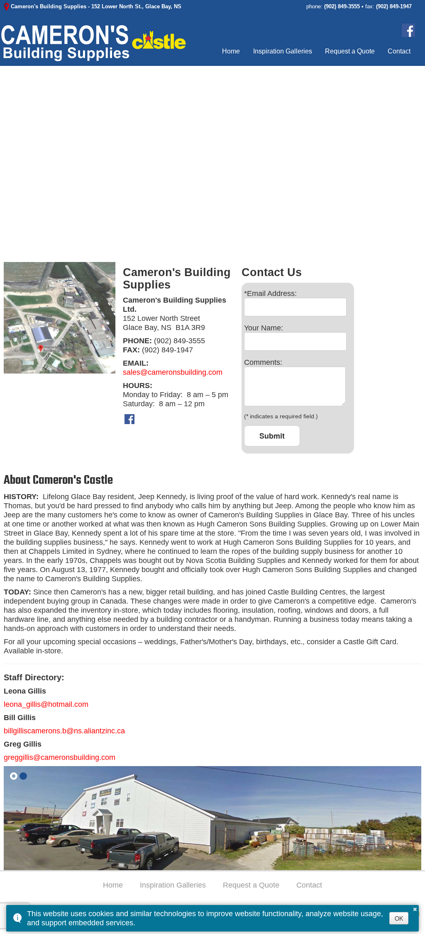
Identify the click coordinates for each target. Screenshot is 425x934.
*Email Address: (270, 293)
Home (231, 51)
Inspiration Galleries (282, 51)
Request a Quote (350, 51)
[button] (13, 776)
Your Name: (263, 328)
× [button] (415, 908)
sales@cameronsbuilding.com (172, 372)
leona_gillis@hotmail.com (46, 704)
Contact (399, 51)
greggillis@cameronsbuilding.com (59, 757)
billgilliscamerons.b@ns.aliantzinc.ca (64, 731)
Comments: (263, 362)
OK (399, 918)
